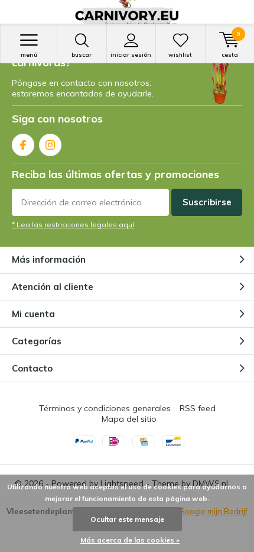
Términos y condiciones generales (105, 408)
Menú (29, 55)
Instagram (50, 145)
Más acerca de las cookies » (130, 539)
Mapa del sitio (129, 419)
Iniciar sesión (130, 55)
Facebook (23, 145)
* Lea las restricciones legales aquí (73, 224)
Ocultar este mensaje (127, 519)
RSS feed (198, 408)
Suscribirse (207, 202)
